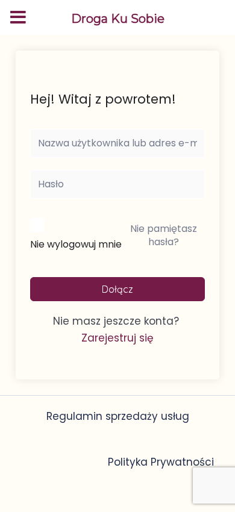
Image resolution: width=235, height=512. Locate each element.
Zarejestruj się (117, 338)
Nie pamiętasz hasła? (163, 235)
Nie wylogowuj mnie (76, 244)
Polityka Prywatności (161, 462)
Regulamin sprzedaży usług (117, 416)
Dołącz (117, 289)
